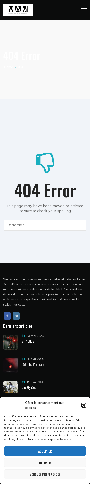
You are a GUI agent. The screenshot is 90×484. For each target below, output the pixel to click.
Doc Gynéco (29, 387)
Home (8, 67)
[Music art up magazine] (18, 10)
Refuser (45, 462)
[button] (84, 405)
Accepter (45, 451)
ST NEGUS (28, 341)
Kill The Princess (33, 364)
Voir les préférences (45, 474)
